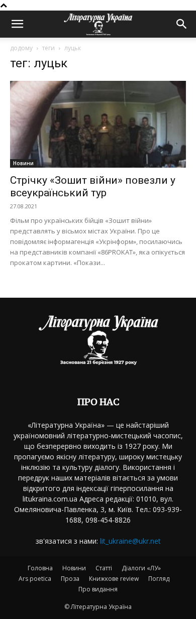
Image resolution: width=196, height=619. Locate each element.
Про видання (98, 589)
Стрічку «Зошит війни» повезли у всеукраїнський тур (92, 186)
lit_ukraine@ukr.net (130, 541)
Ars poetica (35, 578)
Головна (40, 568)
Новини (23, 163)
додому (21, 48)
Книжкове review (114, 578)
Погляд (158, 578)
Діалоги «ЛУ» (141, 568)
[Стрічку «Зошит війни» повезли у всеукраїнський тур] (98, 124)
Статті (103, 568)
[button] (17, 24)
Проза (70, 578)
